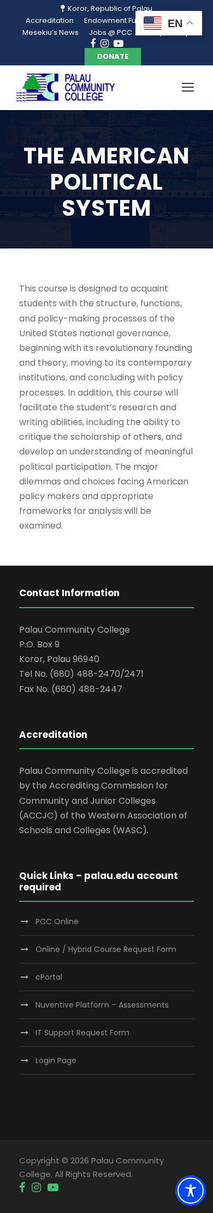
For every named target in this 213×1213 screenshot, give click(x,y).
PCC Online (57, 921)
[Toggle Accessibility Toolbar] (190, 1190)
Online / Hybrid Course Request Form (106, 949)
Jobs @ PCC (110, 32)
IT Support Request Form (82, 1032)
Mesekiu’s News (50, 32)
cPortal (49, 977)
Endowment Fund (114, 20)
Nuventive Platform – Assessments (102, 1004)
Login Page (56, 1060)
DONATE (112, 56)
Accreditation (50, 20)
